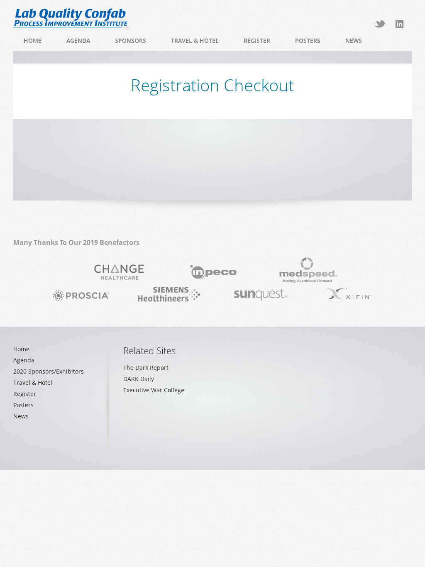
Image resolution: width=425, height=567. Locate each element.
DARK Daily (138, 379)
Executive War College (153, 390)
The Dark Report (146, 367)
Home (33, 40)
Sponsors (130, 40)
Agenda (78, 40)
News (353, 40)
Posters (307, 40)
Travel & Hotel (195, 40)
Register (257, 40)
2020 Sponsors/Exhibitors (48, 371)
